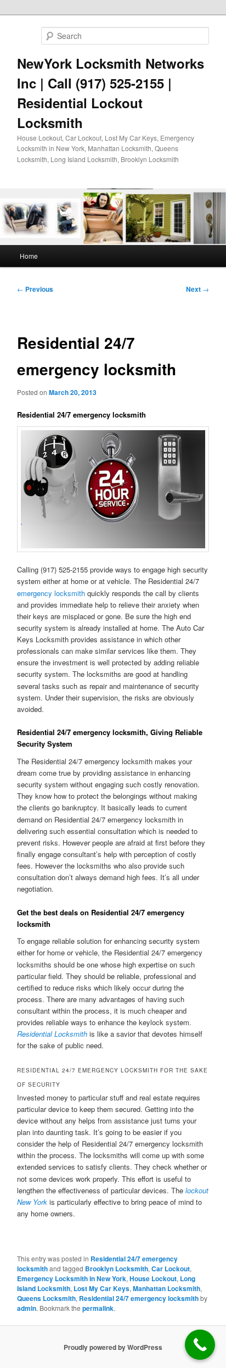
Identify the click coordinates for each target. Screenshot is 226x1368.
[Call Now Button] (200, 1345)
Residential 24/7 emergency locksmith (139, 1298)
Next (197, 289)
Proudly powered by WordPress (113, 1347)
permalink (98, 1308)
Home (29, 255)
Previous (35, 289)
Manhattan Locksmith (166, 1288)
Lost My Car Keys (101, 1288)
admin (26, 1308)
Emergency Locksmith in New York (71, 1278)
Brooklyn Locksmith (116, 1269)
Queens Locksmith (46, 1298)
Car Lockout (170, 1269)
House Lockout (153, 1278)
